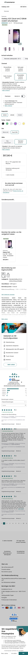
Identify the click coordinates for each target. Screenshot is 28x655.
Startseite (6, 11)
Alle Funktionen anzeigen (8, 294)
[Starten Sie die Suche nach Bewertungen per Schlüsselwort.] (25, 405)
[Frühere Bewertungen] (1, 523)
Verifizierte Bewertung (8, 478)
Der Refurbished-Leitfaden (8, 582)
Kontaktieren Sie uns (7, 589)
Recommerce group (7, 571)
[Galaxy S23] (8, 244)
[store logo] (9, 2)
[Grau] (11, 123)
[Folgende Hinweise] (26, 523)
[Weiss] (19, 123)
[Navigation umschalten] (2, 2)
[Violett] (15, 123)
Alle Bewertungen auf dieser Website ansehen (14, 385)
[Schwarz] (3, 123)
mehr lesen (21, 508)
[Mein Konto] (23, 2)
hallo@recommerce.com (11, 591)
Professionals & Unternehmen (9, 599)
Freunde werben (6, 569)
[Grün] (7, 123)
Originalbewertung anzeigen (8, 424)
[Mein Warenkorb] (26, 2)
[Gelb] (23, 123)
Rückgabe (4, 597)
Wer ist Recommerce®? (8, 567)
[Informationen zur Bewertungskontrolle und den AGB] (21, 382)
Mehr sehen (5, 319)
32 (23, 523)
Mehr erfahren (6, 90)
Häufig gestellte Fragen (8, 595)
